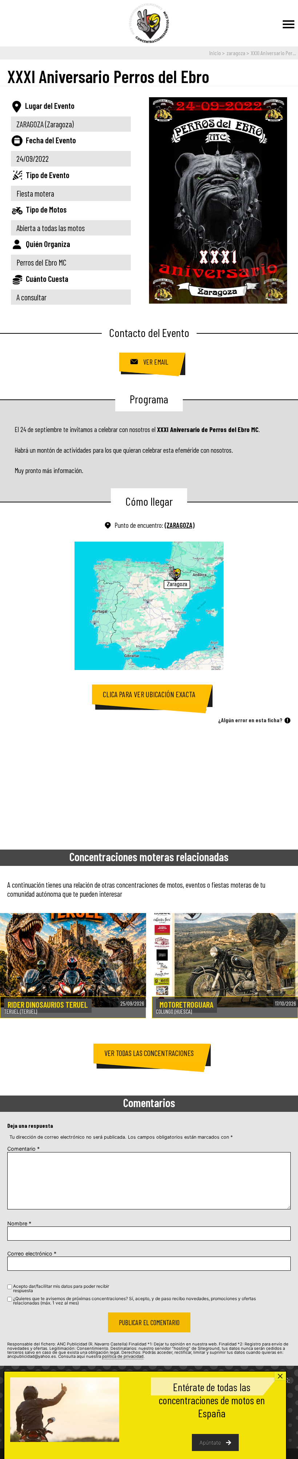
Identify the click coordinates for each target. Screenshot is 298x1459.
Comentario (23, 1149)
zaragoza (235, 52)
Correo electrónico (31, 1253)
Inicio (215, 52)
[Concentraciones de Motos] (149, 23)
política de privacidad (123, 1356)
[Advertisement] (149, 784)
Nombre (19, 1223)
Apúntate (210, 1442)
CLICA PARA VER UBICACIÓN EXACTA (149, 694)
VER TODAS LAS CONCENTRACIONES (149, 1052)
